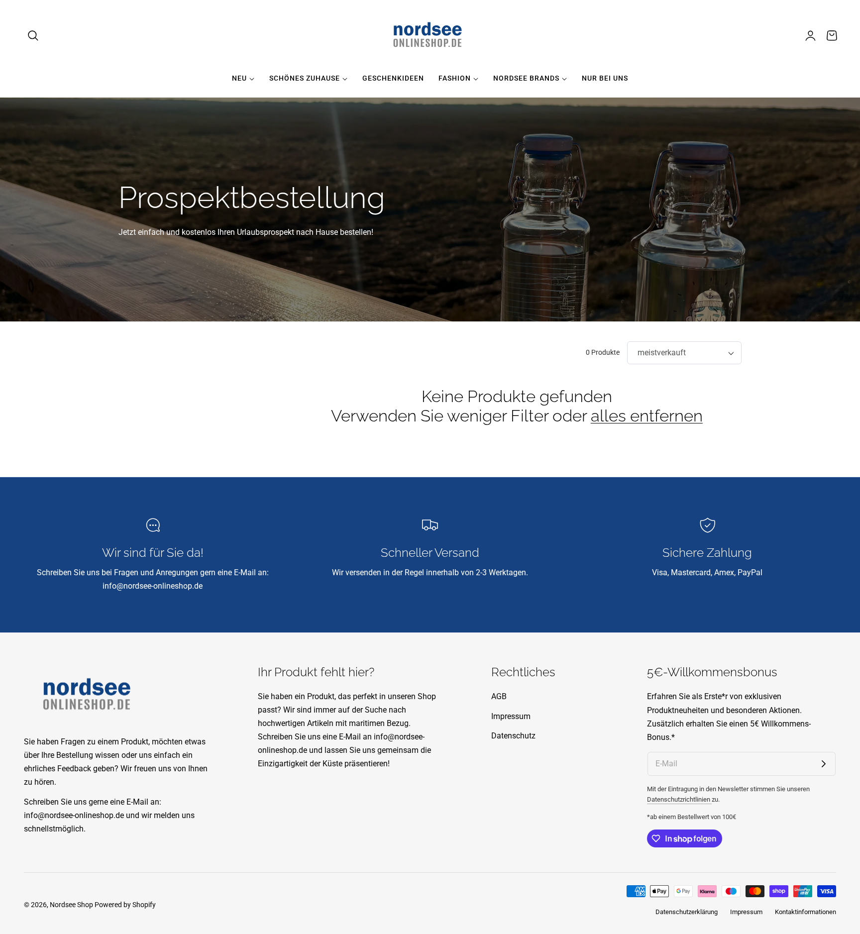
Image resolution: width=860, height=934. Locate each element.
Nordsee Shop (71, 905)
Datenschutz (513, 736)
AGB (499, 696)
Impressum (511, 716)
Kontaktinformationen (805, 912)
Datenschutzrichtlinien (679, 799)
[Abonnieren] (823, 763)
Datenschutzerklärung (686, 912)
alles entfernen (647, 415)
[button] (33, 35)
